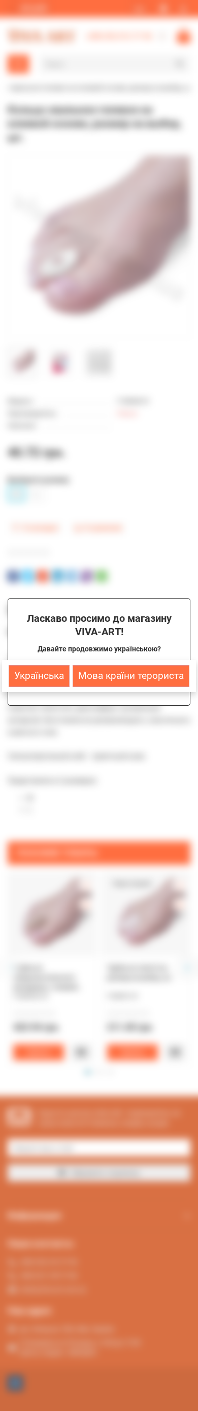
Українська (39, 675)
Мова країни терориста (131, 675)
